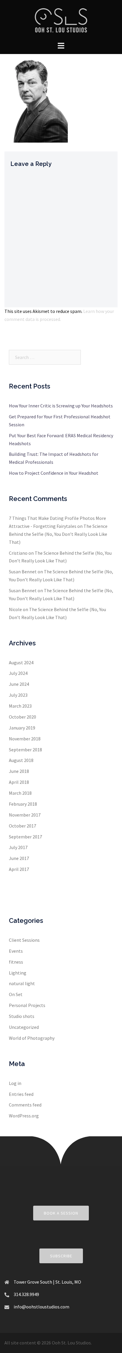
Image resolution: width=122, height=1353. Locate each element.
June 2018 (19, 771)
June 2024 (19, 684)
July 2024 (18, 673)
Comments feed (25, 1105)
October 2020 (22, 717)
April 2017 (19, 869)
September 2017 (25, 837)
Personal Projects (27, 1005)
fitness (16, 962)
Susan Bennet (23, 572)
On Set (16, 994)
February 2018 (23, 804)
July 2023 (18, 695)
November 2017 (25, 815)
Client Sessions (24, 940)
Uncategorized (24, 1027)
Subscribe (61, 1256)
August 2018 (21, 760)
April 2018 (19, 782)
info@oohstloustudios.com (41, 1307)
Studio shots (21, 1016)
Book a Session (61, 1213)
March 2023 (20, 706)
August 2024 (21, 662)
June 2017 (19, 858)
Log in (15, 1083)
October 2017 (22, 826)
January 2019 (22, 728)
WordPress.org (24, 1116)
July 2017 (18, 847)
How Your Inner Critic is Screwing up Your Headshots (61, 406)
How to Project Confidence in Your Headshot (53, 473)
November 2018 (25, 739)
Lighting (17, 973)
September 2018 (25, 750)
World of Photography (31, 1038)
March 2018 (20, 793)
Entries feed (21, 1094)
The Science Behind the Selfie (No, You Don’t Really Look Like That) (58, 534)
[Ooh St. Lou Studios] (61, 20)
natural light (22, 983)
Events (16, 951)
